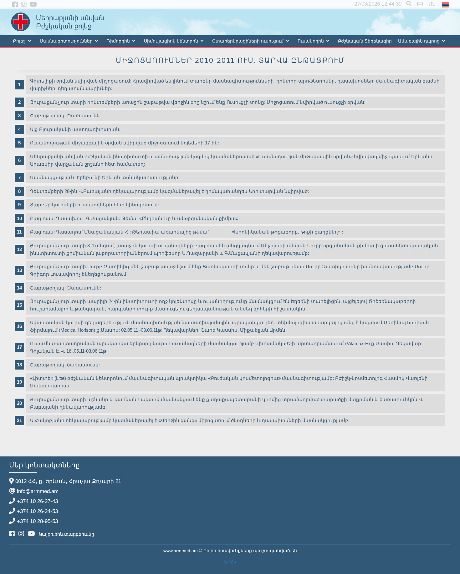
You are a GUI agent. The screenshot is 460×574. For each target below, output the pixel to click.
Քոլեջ (19, 40)
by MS (230, 561)
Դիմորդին (118, 40)
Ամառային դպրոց (419, 40)
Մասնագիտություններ (66, 40)
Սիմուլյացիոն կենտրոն (171, 40)
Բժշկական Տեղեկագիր (365, 40)
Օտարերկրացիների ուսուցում (248, 40)
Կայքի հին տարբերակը (66, 533)
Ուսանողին (311, 40)
